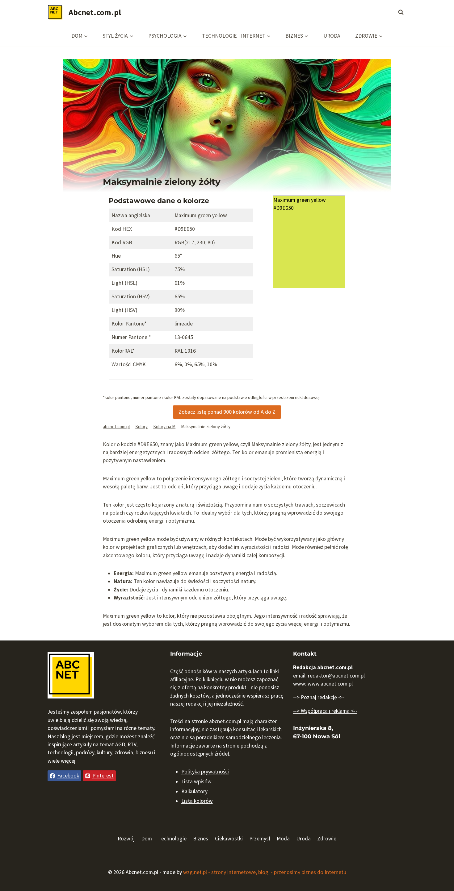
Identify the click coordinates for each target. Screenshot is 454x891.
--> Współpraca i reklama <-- (325, 710)
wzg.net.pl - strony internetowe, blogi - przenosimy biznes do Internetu (264, 872)
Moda (283, 838)
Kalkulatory (194, 791)
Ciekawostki (229, 838)
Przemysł (259, 838)
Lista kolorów (197, 801)
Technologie (172, 838)
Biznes (200, 838)
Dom (146, 838)
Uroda (331, 35)
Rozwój (126, 838)
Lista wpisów (196, 781)
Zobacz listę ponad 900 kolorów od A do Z (227, 411)
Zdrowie (326, 838)
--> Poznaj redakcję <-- (319, 697)
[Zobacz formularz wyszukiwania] (400, 12)
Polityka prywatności (205, 771)
